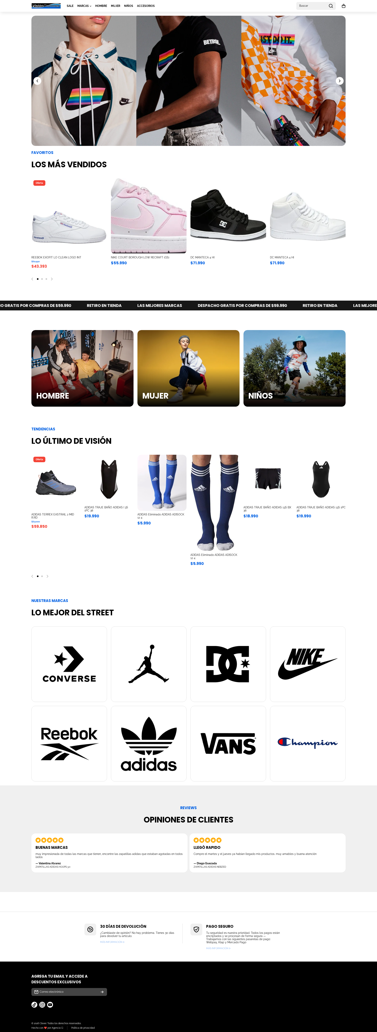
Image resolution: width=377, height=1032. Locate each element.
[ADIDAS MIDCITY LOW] (228, 216)
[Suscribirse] (102, 992)
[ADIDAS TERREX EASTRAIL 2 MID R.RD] (56, 483)
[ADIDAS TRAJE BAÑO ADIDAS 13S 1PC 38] (321, 479)
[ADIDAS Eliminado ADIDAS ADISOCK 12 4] (162, 483)
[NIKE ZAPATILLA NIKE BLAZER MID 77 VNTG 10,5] (69, 216)
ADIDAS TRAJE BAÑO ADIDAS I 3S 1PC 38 (106, 509)
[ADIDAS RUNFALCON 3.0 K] (149, 216)
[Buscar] (331, 6)
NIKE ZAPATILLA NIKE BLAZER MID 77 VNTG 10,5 (62, 257)
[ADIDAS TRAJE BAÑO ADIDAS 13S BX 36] (268, 479)
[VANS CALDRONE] (308, 216)
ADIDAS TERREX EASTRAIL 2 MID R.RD (52, 516)
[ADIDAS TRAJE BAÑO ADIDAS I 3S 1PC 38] (109, 479)
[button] (344, 6)
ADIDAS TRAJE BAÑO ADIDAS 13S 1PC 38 (321, 509)
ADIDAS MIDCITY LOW (204, 257)
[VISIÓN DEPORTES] (46, 6)
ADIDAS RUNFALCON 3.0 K (128, 257)
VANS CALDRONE (281, 257)
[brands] (69, 664)
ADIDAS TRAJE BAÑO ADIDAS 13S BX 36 (267, 509)
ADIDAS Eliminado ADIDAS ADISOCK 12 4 (160, 516)
